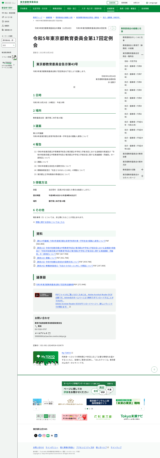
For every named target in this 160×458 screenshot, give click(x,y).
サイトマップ (116, 447)
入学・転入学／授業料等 (92, 8)
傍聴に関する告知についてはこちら (50, 222)
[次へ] (141, 408)
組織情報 (112, 3)
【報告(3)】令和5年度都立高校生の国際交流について (57, 261)
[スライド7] (89, 408)
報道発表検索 (6, 52)
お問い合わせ (38, 447)
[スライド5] (87, 408)
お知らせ (136, 3)
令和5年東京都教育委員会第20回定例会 (92, 28)
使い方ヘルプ (101, 447)
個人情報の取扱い (67, 447)
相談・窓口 (71, 8)
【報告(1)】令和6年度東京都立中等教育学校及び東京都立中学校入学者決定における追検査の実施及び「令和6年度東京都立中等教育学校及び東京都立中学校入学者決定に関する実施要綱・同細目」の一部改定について (75, 250)
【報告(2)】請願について (46, 257)
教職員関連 (57, 8)
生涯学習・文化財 (40, 8)
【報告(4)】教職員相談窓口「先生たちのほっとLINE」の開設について (64, 265)
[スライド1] (85, 408)
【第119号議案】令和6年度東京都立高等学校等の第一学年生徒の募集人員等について (71, 240)
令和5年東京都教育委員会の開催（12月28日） (54, 28)
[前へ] (36, 408)
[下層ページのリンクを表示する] (142, 54)
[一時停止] (92, 409)
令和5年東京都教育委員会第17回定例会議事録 (55, 284)
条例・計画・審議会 (128, 8)
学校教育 (23, 8)
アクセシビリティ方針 (85, 447)
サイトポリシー (52, 447)
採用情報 (124, 3)
